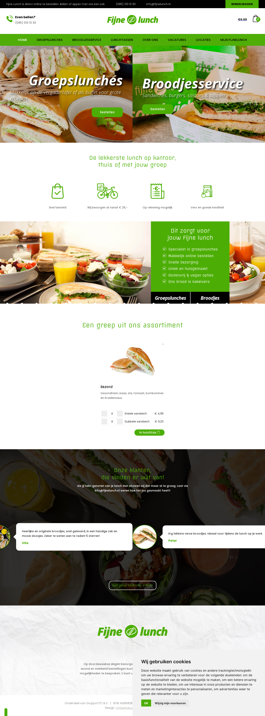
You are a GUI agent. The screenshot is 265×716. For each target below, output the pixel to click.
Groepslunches (50, 40)
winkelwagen (242, 4)
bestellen (107, 112)
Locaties (203, 40)
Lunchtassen (122, 40)
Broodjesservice (86, 40)
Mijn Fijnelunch (233, 40)
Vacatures (177, 40)
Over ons (150, 40)
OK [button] (146, 703)
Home (22, 40)
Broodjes (210, 298)
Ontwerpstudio (126, 708)
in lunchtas (147, 432)
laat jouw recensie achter (132, 585)
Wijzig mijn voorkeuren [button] (170, 703)
